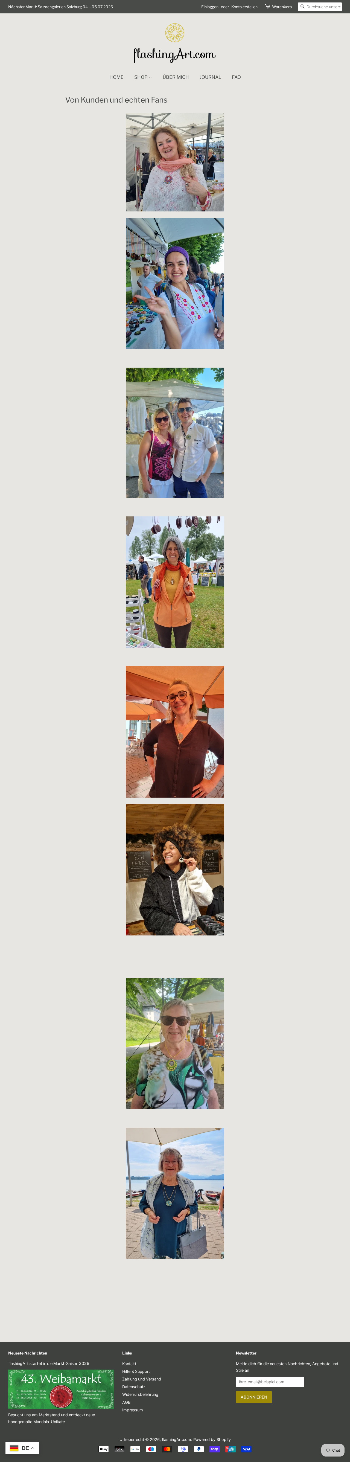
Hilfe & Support (136, 1371)
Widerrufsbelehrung (140, 1394)
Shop (141, 77)
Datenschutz (133, 1386)
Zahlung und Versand (141, 1379)
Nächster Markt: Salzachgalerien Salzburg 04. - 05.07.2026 (60, 6)
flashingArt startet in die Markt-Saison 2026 (48, 1363)
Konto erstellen (244, 6)
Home (116, 77)
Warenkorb (282, 6)
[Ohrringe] (175, 347)
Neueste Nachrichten (27, 1353)
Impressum (132, 1410)
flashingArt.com (176, 1439)
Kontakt (129, 1363)
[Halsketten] (175, 496)
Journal (210, 77)
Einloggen (209, 6)
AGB (126, 1402)
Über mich (176, 77)
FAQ (236, 77)
